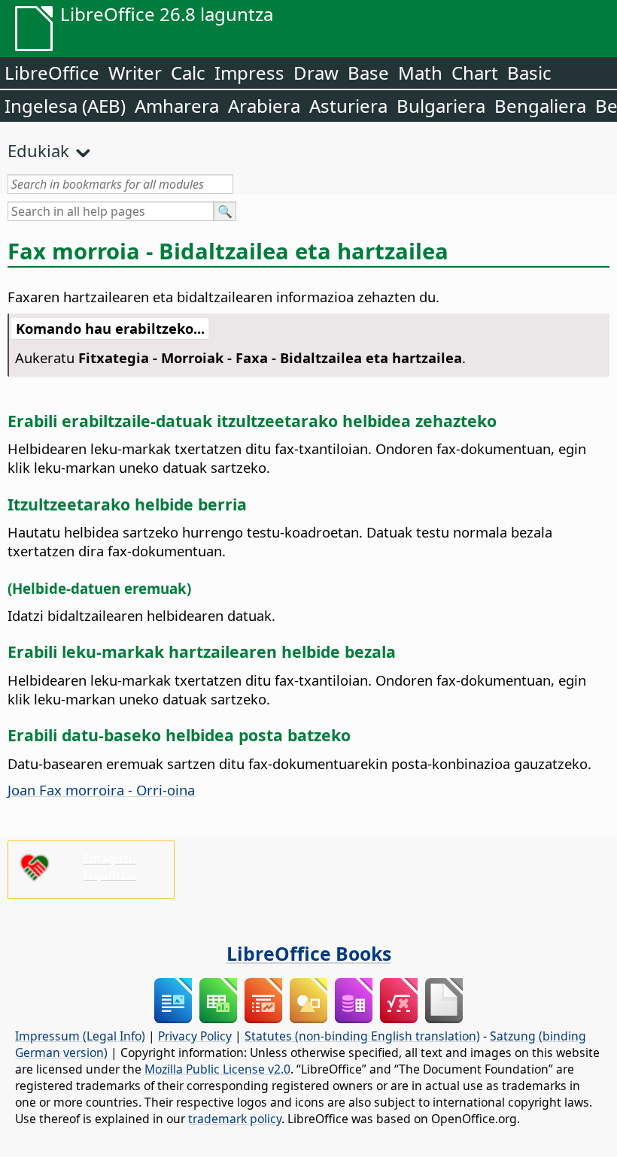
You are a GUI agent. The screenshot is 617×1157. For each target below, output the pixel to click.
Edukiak (38, 150)
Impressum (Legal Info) (80, 1036)
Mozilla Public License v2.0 (217, 1069)
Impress (249, 72)
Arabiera (264, 105)
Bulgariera (441, 105)
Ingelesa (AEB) (65, 105)
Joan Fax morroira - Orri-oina (101, 789)
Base (368, 72)
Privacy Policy (195, 1036)
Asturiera (348, 105)
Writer (135, 72)
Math (420, 72)
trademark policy (234, 1118)
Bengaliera (540, 105)
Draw (316, 72)
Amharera (177, 105)
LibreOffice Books (308, 953)
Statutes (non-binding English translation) (362, 1036)
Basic (529, 72)
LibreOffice (52, 72)
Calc (188, 72)
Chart (474, 72)
